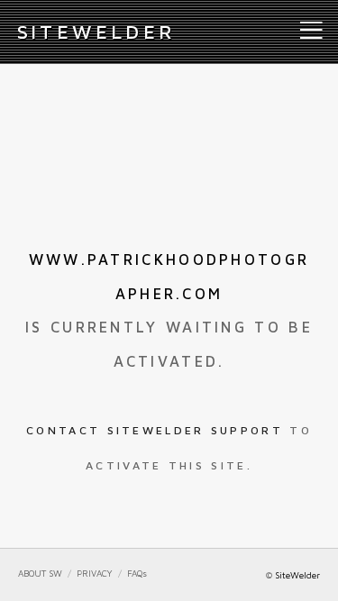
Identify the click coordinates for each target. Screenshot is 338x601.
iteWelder (96, 31)
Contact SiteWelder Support (154, 430)
